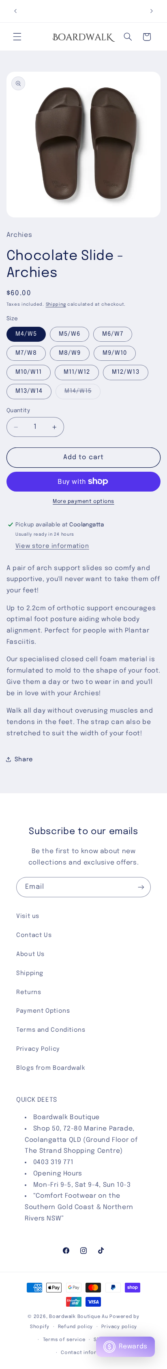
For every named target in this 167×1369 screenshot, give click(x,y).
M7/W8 (26, 353)
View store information (52, 546)
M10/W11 (28, 372)
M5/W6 (69, 334)
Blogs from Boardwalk (51, 1068)
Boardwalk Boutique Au (78, 1316)
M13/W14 (29, 391)
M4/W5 (26, 334)
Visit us (27, 916)
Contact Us (33, 935)
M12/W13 (125, 372)
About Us (30, 954)
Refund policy (75, 1326)
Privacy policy (119, 1326)
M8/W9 (70, 353)
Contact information (87, 1352)
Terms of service (64, 1339)
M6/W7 (112, 334)
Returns (28, 992)
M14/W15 (82, 393)
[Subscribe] (141, 887)
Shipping (56, 304)
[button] (17, 37)
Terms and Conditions (51, 1030)
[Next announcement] (152, 11)
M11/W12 (77, 372)
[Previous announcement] (15, 11)
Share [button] (24, 759)
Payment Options (43, 1011)
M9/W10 (115, 353)
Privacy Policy (38, 1049)
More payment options (83, 501)
